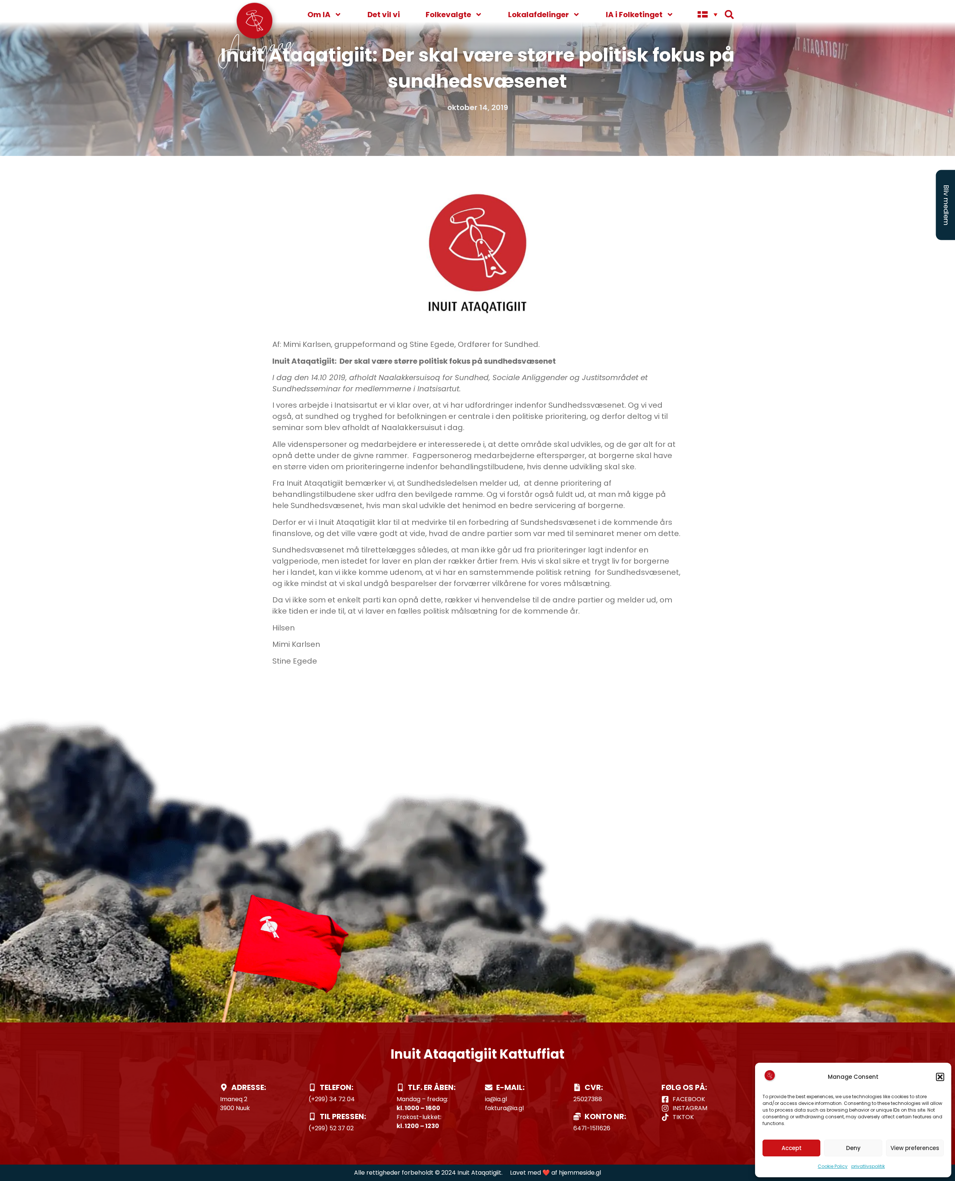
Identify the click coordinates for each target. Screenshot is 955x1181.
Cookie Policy (833, 1166)
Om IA (319, 14)
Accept (792, 1148)
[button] (940, 1077)
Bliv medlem (946, 205)
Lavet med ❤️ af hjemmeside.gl (555, 1172)
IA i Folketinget (634, 14)
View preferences (914, 1148)
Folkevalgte (448, 14)
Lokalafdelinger (538, 14)
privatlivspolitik (868, 1166)
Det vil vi (383, 14)
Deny (853, 1148)
